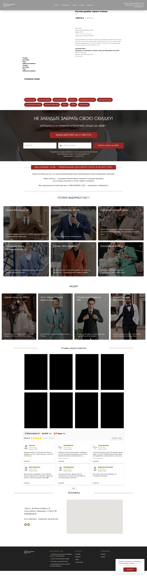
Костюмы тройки (59, 99)
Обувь (73, 104)
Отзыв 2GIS (27, 461)
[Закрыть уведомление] (143, 560)
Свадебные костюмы (87, 99)
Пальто (64, 104)
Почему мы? (66, 5)
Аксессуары (84, 104)
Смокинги (72, 99)
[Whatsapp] (25, 524)
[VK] (28, 524)
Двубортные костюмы (33, 104)
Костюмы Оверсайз (51, 104)
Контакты (90, 5)
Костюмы (77, 554)
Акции (75, 5)
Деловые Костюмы (105, 99)
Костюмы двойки (44, 99)
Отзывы (81, 5)
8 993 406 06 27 (30, 514)
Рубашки (77, 556)
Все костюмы (30, 99)
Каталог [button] (56, 5)
